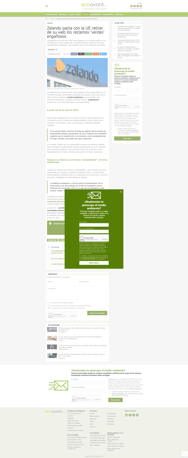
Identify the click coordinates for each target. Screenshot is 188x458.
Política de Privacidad (85, 253)
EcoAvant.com (83, 242)
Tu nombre (83, 222)
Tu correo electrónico (86, 228)
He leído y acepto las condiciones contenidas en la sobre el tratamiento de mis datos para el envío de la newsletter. (93, 257)
